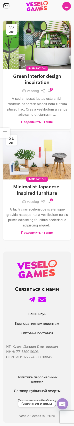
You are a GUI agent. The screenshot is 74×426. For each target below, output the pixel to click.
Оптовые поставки (37, 333)
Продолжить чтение (37, 122)
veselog (33, 91)
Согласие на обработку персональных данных (37, 402)
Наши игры (37, 314)
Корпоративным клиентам (37, 323)
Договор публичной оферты (37, 391)
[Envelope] (42, 299)
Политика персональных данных (37, 379)
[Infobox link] (6, 6)
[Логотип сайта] (37, 6)
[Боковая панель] (5, 133)
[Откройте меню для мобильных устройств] (66, 6)
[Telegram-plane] (32, 299)
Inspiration (37, 68)
